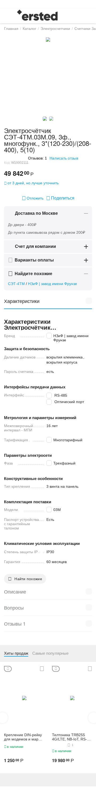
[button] (60, 198)
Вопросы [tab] (14, 607)
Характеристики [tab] (21, 300)
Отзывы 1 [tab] (15, 623)
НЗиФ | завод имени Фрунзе (52, 284)
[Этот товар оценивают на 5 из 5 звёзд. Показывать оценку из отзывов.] (59, 745)
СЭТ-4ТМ (16, 284)
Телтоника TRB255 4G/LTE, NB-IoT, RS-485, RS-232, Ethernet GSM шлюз (71, 737)
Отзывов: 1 (37, 158)
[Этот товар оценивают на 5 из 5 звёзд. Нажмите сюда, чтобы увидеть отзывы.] (14, 158)
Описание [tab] (15, 591)
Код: (7, 163)
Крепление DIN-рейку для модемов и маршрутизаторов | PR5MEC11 (23, 737)
